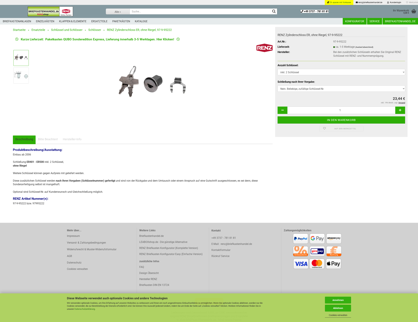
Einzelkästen (45, 21)
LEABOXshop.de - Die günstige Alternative (163, 242)
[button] (282, 110)
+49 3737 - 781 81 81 (316, 11)
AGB (69, 256)
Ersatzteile (99, 21)
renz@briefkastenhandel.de (370, 2)
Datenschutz (74, 262)
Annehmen (338, 300)
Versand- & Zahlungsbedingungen (86, 242)
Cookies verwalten (338, 315)
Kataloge (141, 21)
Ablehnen (338, 308)
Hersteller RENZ (148, 279)
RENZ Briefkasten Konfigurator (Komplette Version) (168, 248)
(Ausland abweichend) (364, 47)
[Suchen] (274, 12)
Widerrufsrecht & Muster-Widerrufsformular (91, 249)
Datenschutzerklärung (84, 309)
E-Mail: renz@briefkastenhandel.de (231, 244)
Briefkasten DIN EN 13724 (154, 285)
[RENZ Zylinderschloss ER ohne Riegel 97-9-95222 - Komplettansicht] (152, 84)
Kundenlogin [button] (395, 2)
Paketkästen (121, 21)
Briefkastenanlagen (17, 21)
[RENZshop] (50, 11)
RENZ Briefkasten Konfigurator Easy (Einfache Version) (171, 254)
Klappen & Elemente (72, 21)
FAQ (141, 267)
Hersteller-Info (72, 139)
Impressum (73, 235)
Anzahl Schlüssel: (288, 65)
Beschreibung (24, 139)
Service (375, 21)
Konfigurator (354, 21)
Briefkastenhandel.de (400, 21)
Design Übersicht (149, 273)
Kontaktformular (220, 250)
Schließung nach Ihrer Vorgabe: (296, 81)
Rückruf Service (220, 256)
